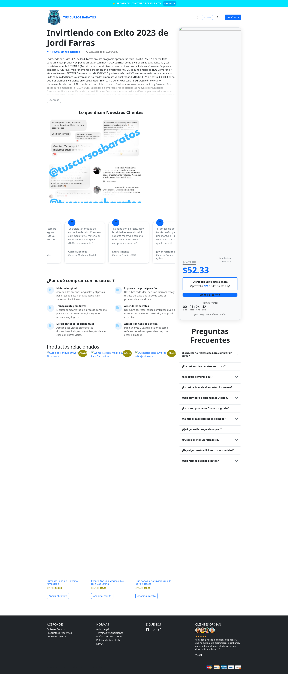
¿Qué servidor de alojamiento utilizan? (205, 397)
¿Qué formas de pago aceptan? (200, 460)
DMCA (99, 643)
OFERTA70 (169, 3)
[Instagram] (153, 629)
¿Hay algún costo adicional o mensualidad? (208, 450)
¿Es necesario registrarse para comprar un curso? (207, 354)
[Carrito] (218, 17)
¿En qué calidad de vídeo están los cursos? (207, 387)
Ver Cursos (233, 17)
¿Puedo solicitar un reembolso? (200, 439)
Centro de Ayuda (56, 636)
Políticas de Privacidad (109, 636)
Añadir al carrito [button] (58, 596)
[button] (229, 260)
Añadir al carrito (210, 294)
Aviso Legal (102, 629)
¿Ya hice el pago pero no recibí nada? (204, 418)
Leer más (54, 100)
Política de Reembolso (108, 640)
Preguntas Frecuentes (59, 633)
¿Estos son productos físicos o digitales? (206, 408)
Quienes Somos (56, 629)
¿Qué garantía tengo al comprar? (202, 429)
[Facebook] (147, 629)
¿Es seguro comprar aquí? (197, 376)
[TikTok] (159, 629)
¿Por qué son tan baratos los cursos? (204, 366)
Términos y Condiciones (109, 633)
